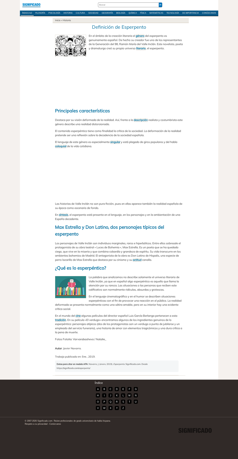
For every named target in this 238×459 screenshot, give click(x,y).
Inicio (57, 20)
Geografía (107, 13)
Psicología (54, 13)
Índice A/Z (27, 13)
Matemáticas (156, 13)
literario (141, 48)
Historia (68, 13)
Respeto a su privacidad (36, 424)
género (140, 35)
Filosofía (40, 13)
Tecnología (172, 13)
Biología (120, 13)
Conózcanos (209, 13)
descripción (141, 120)
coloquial (60, 146)
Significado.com (31, 5)
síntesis (63, 214)
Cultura (80, 13)
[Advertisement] (119, 80)
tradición (60, 320)
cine (78, 315)
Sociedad (93, 13)
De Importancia (190, 13)
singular (115, 142)
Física (143, 13)
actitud (137, 259)
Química (133, 13)
